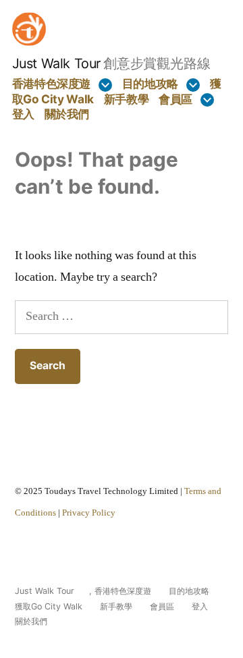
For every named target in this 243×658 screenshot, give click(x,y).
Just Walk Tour (56, 63)
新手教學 (126, 99)
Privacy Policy (88, 513)
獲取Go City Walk (48, 606)
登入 (23, 114)
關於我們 (67, 114)
